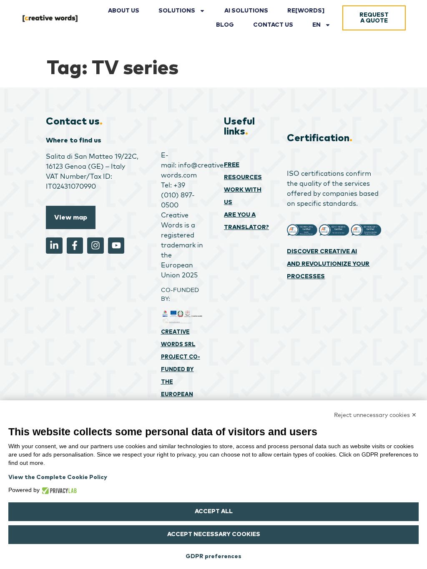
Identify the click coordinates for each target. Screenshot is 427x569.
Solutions (176, 11)
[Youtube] (116, 245)
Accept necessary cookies (213, 534)
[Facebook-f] (75, 245)
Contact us (273, 25)
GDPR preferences (213, 556)
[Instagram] (95, 245)
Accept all (214, 511)
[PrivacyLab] (58, 490)
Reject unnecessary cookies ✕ (375, 415)
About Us (123, 11)
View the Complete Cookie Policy (57, 477)
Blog (225, 25)
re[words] (305, 11)
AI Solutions (246, 11)
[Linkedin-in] (54, 245)
